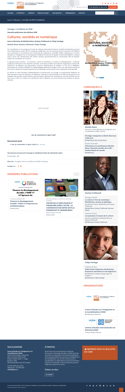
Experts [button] (31, 13)
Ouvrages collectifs (91, 197)
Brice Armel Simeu (101, 140)
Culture (23, 161)
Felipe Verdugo (40, 44)
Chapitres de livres (91, 213)
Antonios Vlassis (50, 215)
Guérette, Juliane (14, 208)
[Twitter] (105, 3)
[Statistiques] (110, 385)
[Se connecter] (113, 385)
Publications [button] (42, 13)
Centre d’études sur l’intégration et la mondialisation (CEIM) (100, 310)
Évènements (70, 13)
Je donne (49, 375)
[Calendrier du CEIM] (113, 3)
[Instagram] (111, 3)
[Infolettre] (116, 3)
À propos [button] (20, 13)
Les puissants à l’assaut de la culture (99, 216)
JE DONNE (113, 7)
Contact (81, 13)
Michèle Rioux (12, 44)
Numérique (44, 161)
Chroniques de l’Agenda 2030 (17, 199)
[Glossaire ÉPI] (107, 385)
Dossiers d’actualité (91, 144)
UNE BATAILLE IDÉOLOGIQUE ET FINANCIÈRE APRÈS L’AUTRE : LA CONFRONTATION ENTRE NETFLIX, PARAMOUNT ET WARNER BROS (60, 206)
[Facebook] (102, 3)
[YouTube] (108, 3)
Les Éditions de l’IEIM (24, 29)
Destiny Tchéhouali (26, 44)
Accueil (10, 13)
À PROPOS (50, 346)
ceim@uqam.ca (12, 369)
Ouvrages (11, 29)
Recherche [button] (56, 13)
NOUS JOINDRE (14, 346)
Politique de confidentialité (59, 385)
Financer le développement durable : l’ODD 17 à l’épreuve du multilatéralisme (24, 203)
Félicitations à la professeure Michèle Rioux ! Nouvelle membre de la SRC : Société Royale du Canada (99, 148)
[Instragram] (96, 385)
